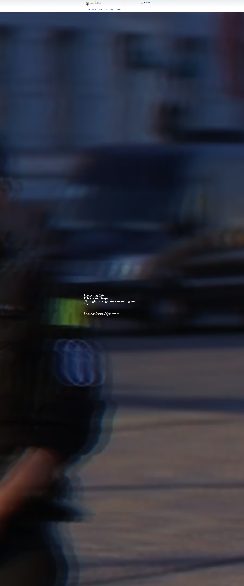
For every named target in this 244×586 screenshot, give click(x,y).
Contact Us (112, 9)
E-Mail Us (131, 4)
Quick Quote (119, 9)
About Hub (94, 9)
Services (100, 9)
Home (89, 9)
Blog (106, 9)
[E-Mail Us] (126, 3)
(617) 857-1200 (147, 2)
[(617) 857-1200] (142, 3)
